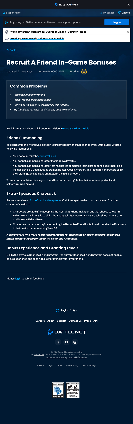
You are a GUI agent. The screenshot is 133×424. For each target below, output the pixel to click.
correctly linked (47, 156)
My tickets (108, 12)
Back (12, 50)
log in (18, 278)
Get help (125, 12)
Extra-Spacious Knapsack (45, 200)
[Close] (128, 31)
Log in (117, 22)
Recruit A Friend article (75, 128)
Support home (13, 12)
